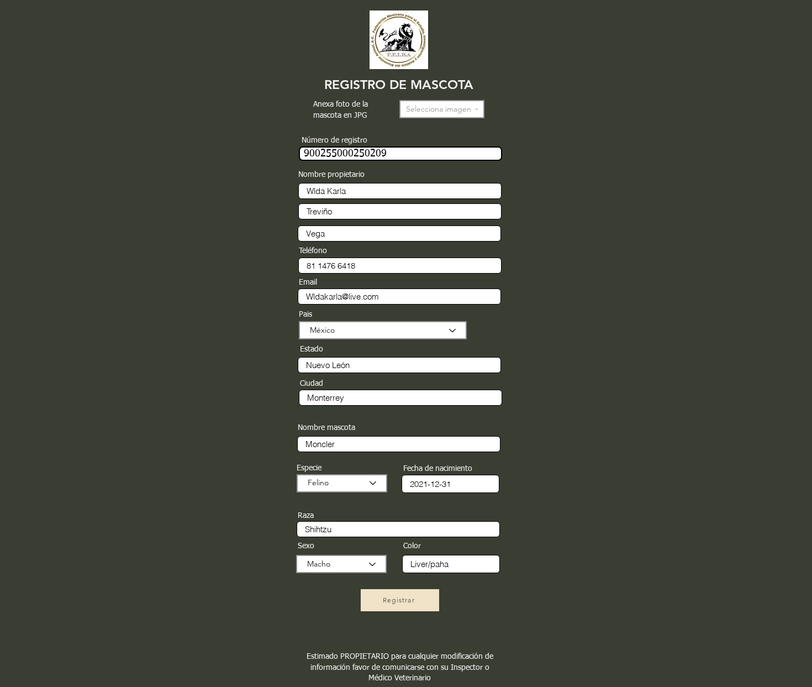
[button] (441, 109)
